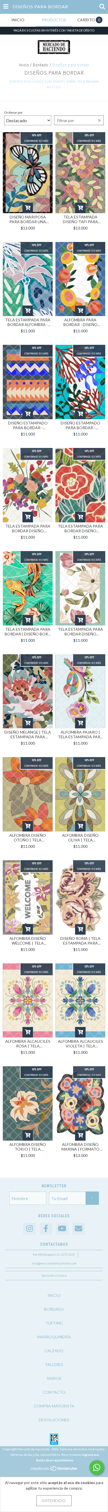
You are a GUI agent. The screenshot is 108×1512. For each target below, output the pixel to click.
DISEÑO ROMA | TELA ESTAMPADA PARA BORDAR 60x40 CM (80, 940)
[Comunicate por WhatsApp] (96, 1467)
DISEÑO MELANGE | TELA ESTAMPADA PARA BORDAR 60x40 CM (27, 734)
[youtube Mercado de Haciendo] (62, 1229)
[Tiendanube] (54, 1470)
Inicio (24, 65)
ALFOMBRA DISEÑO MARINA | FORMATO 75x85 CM (80, 1146)
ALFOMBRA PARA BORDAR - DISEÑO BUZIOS (80, 322)
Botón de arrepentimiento (54, 1460)
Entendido (54, 1500)
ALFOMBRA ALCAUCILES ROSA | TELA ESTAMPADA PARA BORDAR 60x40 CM (27, 1043)
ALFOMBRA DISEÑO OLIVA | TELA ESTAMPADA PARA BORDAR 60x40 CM (80, 837)
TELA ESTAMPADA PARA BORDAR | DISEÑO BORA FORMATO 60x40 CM (28, 631)
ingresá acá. (90, 1454)
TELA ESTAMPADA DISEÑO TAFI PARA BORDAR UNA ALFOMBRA (80, 219)
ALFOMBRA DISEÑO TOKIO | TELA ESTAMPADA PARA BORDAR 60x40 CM (27, 1146)
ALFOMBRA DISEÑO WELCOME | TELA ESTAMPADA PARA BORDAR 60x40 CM (27, 940)
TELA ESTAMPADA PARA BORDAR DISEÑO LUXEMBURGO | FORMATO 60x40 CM (27, 528)
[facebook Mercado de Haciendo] (46, 1229)
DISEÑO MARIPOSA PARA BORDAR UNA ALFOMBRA (27, 219)
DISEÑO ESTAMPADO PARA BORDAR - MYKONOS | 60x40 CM (80, 425)
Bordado (40, 65)
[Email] (78, 1229)
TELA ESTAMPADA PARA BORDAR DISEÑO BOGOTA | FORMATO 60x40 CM (80, 528)
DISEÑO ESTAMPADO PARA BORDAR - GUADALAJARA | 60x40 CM (27, 425)
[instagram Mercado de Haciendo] (29, 1229)
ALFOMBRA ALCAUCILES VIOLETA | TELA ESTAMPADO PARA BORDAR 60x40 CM (80, 1043)
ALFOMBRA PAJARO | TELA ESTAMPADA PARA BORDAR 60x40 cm (80, 734)
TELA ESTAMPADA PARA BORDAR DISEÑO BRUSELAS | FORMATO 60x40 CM (80, 631)
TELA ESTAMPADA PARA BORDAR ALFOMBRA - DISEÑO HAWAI (27, 322)
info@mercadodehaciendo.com (54, 1263)
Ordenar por (13, 112)
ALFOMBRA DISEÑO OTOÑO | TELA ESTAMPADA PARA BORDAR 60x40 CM (27, 837)
